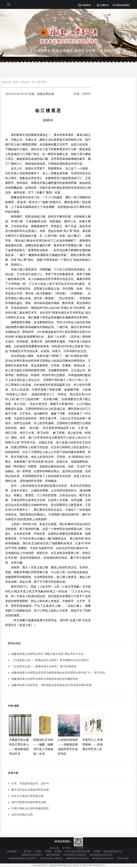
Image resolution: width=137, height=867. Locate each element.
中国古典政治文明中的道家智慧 (30, 808)
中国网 (47, 851)
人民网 (37, 851)
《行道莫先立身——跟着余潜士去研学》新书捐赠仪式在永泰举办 (50, 660)
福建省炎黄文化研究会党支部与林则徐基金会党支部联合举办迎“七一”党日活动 (58, 672)
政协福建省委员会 (112, 851)
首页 (15, 81)
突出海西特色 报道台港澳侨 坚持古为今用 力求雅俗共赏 (73, 50)
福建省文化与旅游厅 (32, 854)
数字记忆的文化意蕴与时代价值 (30, 789)
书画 (10, 705)
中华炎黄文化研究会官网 (77, 851)
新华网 (27, 851)
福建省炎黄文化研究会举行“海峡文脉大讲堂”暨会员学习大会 (47, 654)
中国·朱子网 (122, 858)
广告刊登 (79, 847)
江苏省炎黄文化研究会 (51, 858)
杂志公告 (54, 847)
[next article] (121, 50)
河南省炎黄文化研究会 (74, 854)
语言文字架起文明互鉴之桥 (27, 796)
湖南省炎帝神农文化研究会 (22, 858)
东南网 (96, 851)
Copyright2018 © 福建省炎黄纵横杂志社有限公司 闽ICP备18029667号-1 (69, 865)
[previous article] (127, 50)
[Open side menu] (8, 4)
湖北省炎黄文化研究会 (101, 854)
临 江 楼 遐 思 (39, 81)
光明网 (57, 851)
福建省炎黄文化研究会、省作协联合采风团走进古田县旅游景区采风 (51, 685)
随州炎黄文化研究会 (102, 858)
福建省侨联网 (53, 854)
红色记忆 (25, 81)
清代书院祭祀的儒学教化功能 (28, 802)
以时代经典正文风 (22, 814)
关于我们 (67, 847)
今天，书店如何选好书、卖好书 (30, 783)
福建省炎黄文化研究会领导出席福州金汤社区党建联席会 (44, 678)
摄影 (16, 705)
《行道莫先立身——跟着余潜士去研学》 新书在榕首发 (43, 666)
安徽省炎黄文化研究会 (77, 858)
